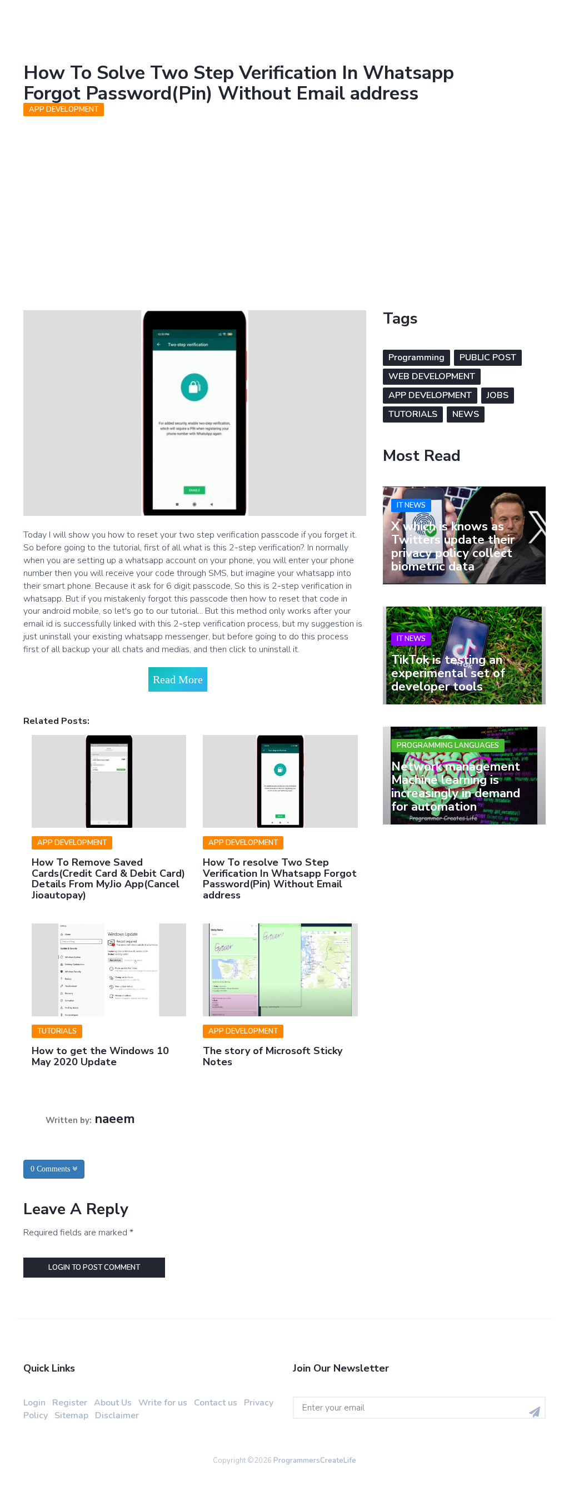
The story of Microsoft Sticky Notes (272, 1056)
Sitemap (71, 1415)
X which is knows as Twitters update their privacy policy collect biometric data (453, 546)
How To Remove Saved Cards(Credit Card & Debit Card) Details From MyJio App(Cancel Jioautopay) (108, 879)
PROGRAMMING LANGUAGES (448, 746)
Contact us (215, 1403)
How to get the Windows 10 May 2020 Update (100, 1056)
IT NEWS (411, 505)
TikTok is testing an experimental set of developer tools (448, 673)
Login (34, 1403)
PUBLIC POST (488, 357)
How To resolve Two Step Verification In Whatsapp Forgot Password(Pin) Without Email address (280, 879)
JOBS (497, 395)
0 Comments (51, 1169)
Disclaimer (117, 1415)
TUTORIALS (57, 1031)
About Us (113, 1403)
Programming (416, 357)
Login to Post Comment (94, 1268)
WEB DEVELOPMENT (431, 376)
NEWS (465, 414)
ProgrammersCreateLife (314, 1461)
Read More (178, 679)
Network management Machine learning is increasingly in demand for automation (455, 787)
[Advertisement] (284, 204)
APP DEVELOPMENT (63, 110)
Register (69, 1403)
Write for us (162, 1403)
